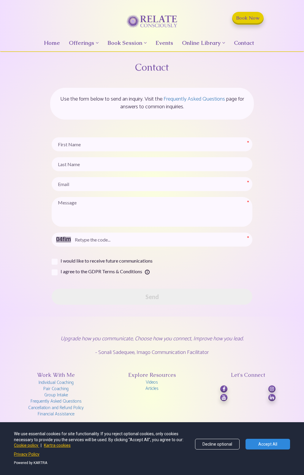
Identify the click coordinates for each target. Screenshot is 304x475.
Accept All (267, 444)
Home (52, 43)
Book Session (124, 43)
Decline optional (217, 444)
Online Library (201, 43)
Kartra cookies (57, 445)
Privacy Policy (26, 454)
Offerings (81, 43)
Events (164, 43)
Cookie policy (26, 445)
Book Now (247, 18)
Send (152, 296)
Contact (244, 43)
